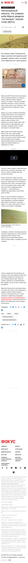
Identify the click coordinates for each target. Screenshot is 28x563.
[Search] (25, 2)
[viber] (20, 468)
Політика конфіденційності (9, 557)
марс (9, 313)
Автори (17, 452)
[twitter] (7, 468)
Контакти (22, 557)
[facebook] (2, 468)
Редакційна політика (5, 464)
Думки (17, 446)
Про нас (4, 454)
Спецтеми (18, 449)
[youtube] (16, 468)
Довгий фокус (6, 452)
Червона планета (8, 316)
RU (23, 2)
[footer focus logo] (8, 441)
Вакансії (18, 454)
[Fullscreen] (25, 211)
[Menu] (2, 2)
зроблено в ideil (6, 560)
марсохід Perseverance (9, 319)
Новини (4, 446)
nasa (16, 313)
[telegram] (11, 468)
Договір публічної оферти (18, 459)
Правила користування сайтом (6, 459)
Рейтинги (4, 449)
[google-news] (25, 468)
